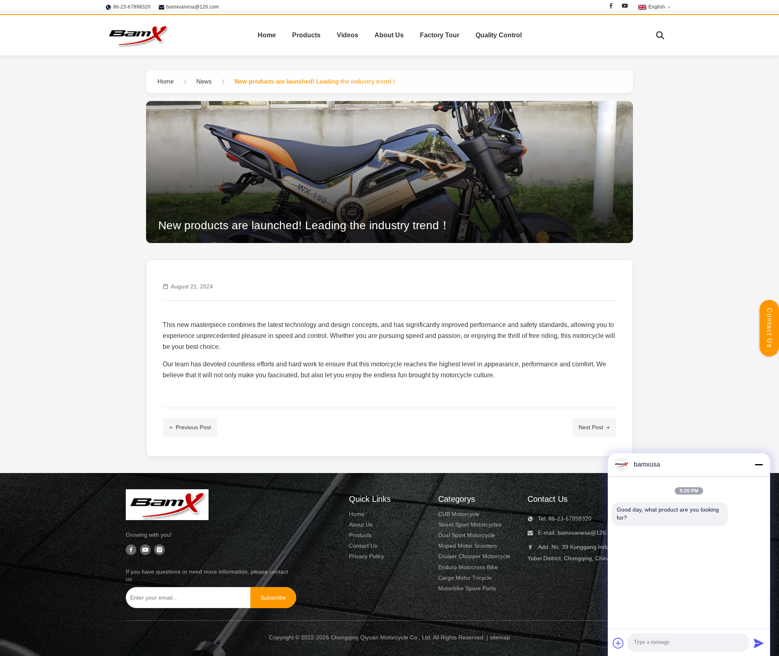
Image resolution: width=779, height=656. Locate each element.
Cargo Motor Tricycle (465, 577)
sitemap (500, 637)
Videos (347, 35)
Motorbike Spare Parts (467, 588)
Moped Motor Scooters (467, 545)
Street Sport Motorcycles (469, 524)
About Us (389, 35)
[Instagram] (159, 550)
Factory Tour (439, 35)
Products (306, 35)
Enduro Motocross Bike (468, 567)
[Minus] (759, 464)
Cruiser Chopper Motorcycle (474, 556)
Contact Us (769, 328)
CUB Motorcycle (459, 514)
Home (267, 35)
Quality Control (499, 35)
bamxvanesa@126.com (192, 7)
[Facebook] (611, 6)
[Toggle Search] (660, 35)
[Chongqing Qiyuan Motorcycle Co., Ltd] (137, 35)
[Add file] (618, 643)
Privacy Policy (366, 556)
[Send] (758, 643)
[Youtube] (625, 6)
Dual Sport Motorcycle (466, 535)
